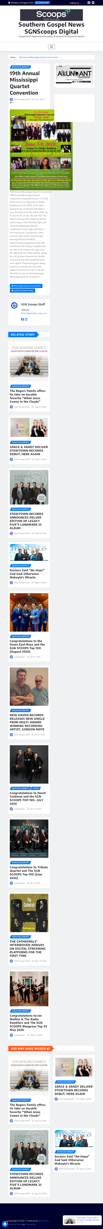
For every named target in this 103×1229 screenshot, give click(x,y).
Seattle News (16, 1224)
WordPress (43, 1220)
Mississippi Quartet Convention (27, 286)
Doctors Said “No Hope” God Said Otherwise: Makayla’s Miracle (27, 573)
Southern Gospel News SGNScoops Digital (52, 28)
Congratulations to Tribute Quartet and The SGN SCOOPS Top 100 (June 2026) (29, 872)
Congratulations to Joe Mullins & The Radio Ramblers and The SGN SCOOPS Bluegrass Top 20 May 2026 (28, 1023)
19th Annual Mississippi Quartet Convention (38, 57)
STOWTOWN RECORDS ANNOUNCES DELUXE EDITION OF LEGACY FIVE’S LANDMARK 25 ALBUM (26, 521)
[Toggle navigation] (51, 46)
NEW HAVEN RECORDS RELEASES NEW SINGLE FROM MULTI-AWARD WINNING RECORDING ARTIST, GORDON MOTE (27, 722)
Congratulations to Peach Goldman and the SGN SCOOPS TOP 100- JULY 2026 (28, 798)
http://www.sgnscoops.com (34, 313)
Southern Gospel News (23, 290)
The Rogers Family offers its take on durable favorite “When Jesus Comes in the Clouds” (28, 396)
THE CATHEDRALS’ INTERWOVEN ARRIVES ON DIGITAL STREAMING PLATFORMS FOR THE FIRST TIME (28, 948)
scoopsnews (19, 657)
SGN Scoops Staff (21, 99)
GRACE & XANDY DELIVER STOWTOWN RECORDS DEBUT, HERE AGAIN (29, 450)
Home (13, 57)
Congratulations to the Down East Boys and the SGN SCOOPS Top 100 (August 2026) (27, 646)
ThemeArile (30, 1224)
